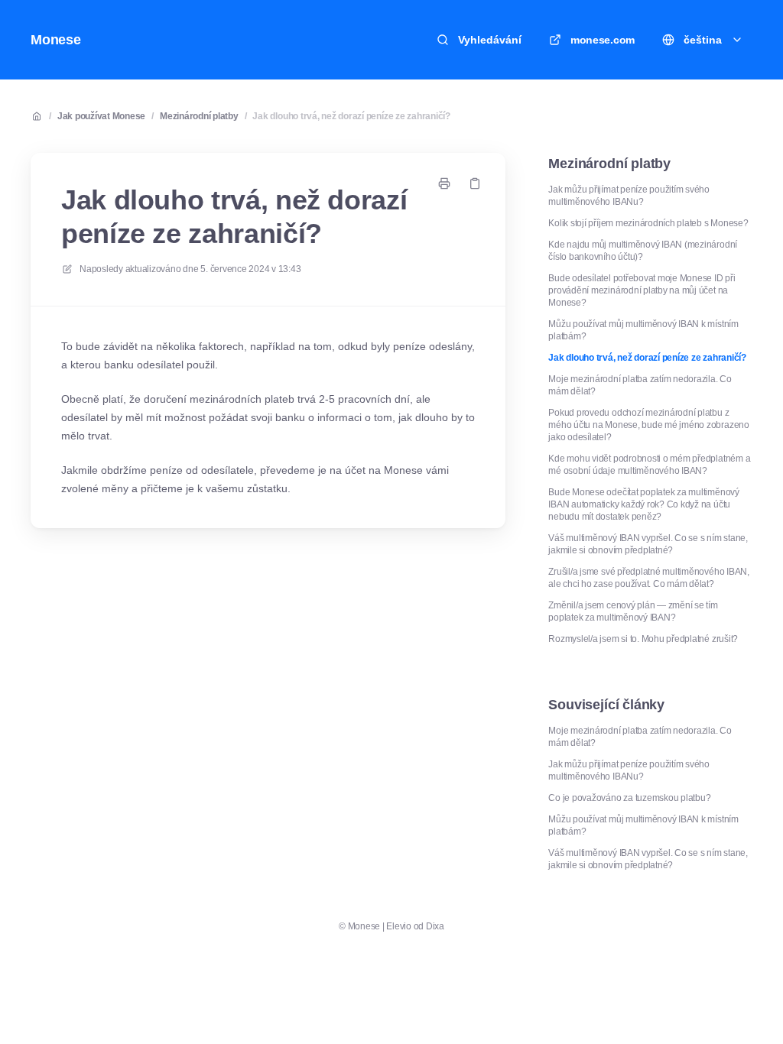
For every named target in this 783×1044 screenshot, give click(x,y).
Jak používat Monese (101, 116)
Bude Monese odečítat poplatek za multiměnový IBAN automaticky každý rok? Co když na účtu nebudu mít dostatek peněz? (643, 504)
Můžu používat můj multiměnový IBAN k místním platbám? (643, 330)
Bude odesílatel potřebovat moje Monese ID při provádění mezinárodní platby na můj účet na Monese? (641, 290)
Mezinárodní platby (199, 116)
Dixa (435, 926)
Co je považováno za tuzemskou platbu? (629, 798)
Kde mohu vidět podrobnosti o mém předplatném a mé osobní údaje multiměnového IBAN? (649, 464)
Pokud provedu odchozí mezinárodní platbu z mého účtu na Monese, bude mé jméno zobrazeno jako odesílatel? (648, 425)
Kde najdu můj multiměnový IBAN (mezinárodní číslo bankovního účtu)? (642, 250)
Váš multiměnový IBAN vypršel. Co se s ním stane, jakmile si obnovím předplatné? (647, 544)
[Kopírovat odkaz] (475, 183)
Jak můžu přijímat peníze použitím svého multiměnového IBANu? (629, 195)
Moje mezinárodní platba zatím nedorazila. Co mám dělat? (639, 385)
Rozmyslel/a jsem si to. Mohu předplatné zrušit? (643, 639)
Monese (56, 39)
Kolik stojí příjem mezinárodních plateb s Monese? (648, 223)
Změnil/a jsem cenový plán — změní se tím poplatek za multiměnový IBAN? (632, 611)
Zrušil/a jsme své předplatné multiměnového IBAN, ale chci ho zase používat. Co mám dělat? (648, 577)
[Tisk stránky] (444, 183)
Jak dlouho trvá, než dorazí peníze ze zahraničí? (351, 116)
